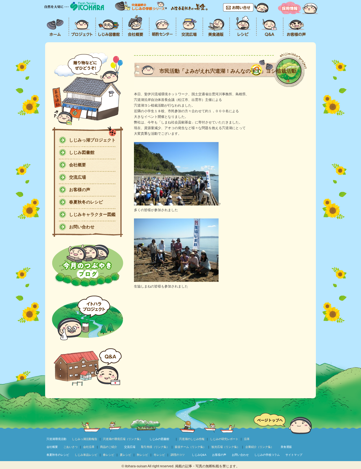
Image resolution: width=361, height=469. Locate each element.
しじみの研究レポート (224, 439)
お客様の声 (79, 189)
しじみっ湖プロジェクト (92, 140)
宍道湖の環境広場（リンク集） (122, 439)
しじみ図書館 (81, 152)
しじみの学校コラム (267, 454)
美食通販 (286, 446)
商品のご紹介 (108, 446)
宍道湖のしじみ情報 (191, 439)
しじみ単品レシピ (86, 454)
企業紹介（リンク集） (259, 446)
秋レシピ (142, 454)
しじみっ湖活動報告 (84, 439)
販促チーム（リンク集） (190, 446)
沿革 (247, 439)
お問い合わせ (81, 226)
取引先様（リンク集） (155, 446)
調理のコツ (178, 454)
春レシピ (108, 454)
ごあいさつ (70, 446)
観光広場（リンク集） (226, 446)
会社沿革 (88, 446)
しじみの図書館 (159, 439)
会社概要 (77, 164)
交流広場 (77, 177)
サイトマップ (293, 454)
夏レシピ (125, 454)
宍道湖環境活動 (56, 439)
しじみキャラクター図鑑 (92, 214)
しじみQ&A (199, 454)
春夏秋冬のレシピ (86, 202)
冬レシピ (159, 454)
